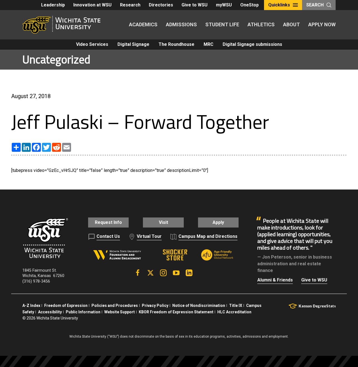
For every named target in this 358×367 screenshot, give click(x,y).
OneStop (249, 5)
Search (315, 5)
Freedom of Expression (66, 305)
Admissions (181, 24)
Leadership (53, 5)
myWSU (224, 5)
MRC (208, 44)
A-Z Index (31, 305)
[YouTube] (176, 272)
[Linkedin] (189, 272)
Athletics (261, 24)
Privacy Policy (155, 305)
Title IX (235, 305)
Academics (143, 24)
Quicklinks (279, 5)
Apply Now (322, 24)
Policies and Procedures (114, 305)
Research (130, 5)
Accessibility (50, 312)
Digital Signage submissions (252, 44)
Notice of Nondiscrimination (198, 305)
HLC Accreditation (234, 312)
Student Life (222, 24)
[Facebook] (137, 272)
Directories (161, 5)
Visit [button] (163, 222)
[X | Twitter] (150, 272)
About (291, 24)
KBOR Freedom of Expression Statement (176, 312)
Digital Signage (133, 44)
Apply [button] (218, 222)
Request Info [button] (108, 222)
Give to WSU (195, 5)
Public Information (83, 312)
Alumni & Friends (275, 280)
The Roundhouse (176, 44)
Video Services (92, 44)
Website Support (119, 312)
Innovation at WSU (92, 5)
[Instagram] (163, 272)
